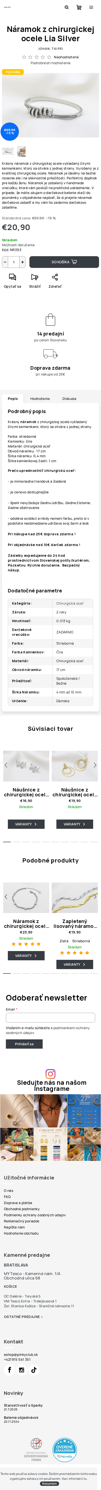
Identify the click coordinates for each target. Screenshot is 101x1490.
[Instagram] (21, 1370)
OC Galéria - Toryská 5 (22, 1296)
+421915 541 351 (17, 1359)
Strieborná (81, 941)
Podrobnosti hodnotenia (51, 63)
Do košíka (60, 262)
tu (85, 1479)
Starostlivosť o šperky (23, 1405)
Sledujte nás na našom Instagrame (52, 1085)
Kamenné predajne (27, 1255)
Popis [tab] (13, 398)
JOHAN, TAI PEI (50, 49)
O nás (8, 1190)
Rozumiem (49, 1483)
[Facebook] (9, 1370)
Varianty (23, 824)
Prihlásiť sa (24, 1044)
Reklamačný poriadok (21, 1221)
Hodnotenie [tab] (40, 398)
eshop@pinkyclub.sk (21, 1354)
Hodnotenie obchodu (21, 1233)
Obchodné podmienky (22, 1208)
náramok (28, 421)
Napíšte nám (14, 1227)
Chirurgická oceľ (70, 603)
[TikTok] (33, 1370)
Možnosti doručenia (18, 245)
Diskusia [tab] (69, 398)
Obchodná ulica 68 (22, 1278)
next (95, 765)
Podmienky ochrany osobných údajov (35, 1215)
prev (6, 765)
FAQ (7, 1196)
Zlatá (64, 941)
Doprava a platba (18, 1202)
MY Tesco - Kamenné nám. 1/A (32, 1273)
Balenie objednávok (21, 1417)
